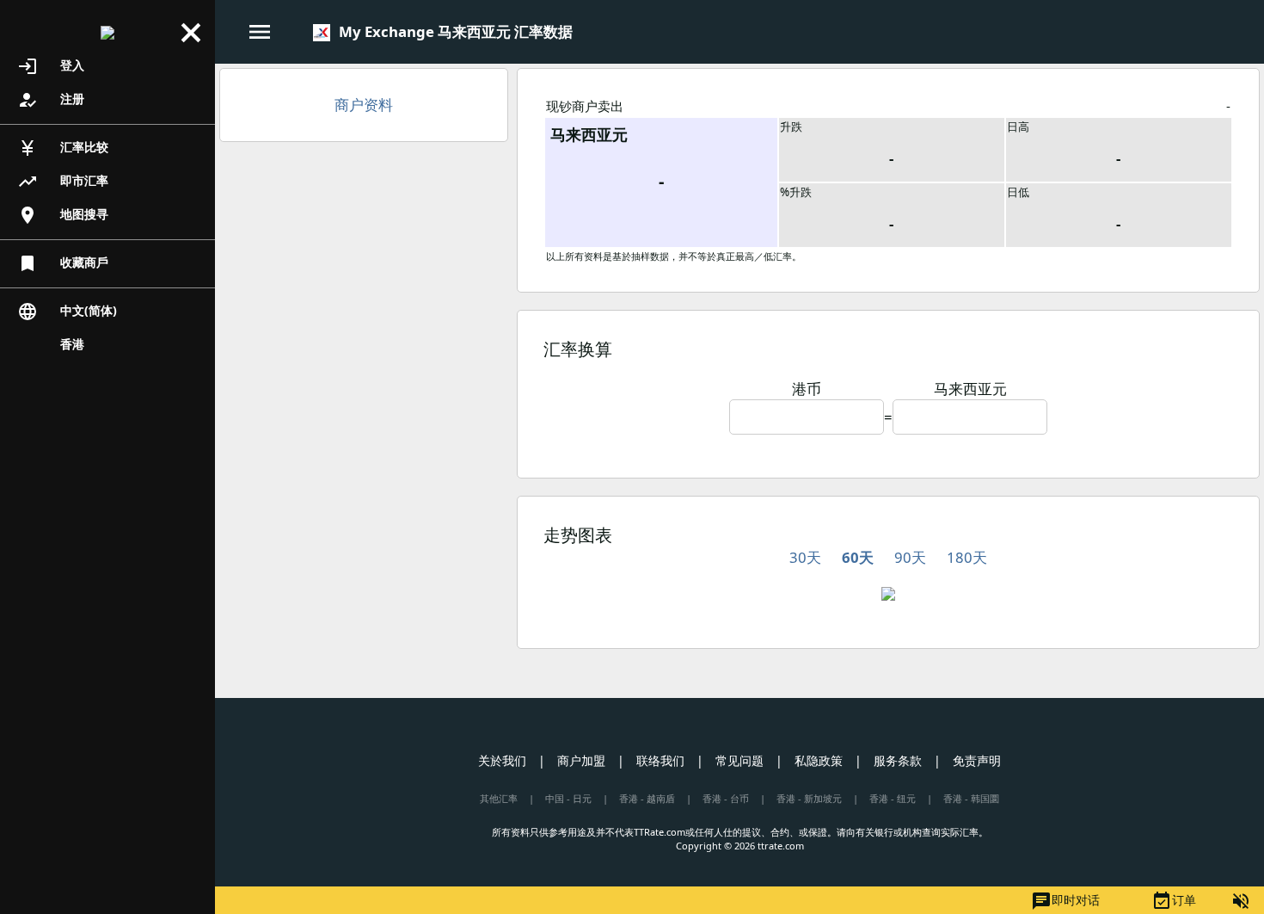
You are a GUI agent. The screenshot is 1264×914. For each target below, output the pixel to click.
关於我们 (502, 760)
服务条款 (898, 760)
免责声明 (977, 760)
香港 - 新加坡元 (809, 798)
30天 (805, 557)
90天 (910, 557)
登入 (50, 66)
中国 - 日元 (568, 798)
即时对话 (1065, 901)
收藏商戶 (62, 263)
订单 (1173, 901)
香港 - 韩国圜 (971, 798)
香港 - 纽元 (892, 798)
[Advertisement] (363, 279)
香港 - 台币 (726, 798)
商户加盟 (581, 760)
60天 (858, 557)
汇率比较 (62, 148)
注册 (50, 100)
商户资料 (363, 104)
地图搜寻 (62, 215)
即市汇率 (62, 181)
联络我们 (660, 760)
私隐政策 (819, 760)
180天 (967, 557)
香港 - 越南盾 (647, 798)
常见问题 (739, 760)
